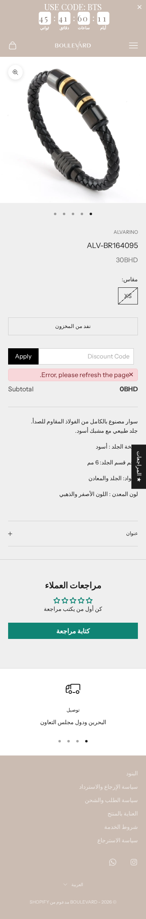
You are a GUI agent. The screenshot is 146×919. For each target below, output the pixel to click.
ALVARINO (126, 232)
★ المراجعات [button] (139, 466)
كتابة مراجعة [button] (73, 631)
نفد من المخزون (73, 326)
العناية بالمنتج (122, 813)
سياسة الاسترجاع (117, 840)
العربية (77, 884)
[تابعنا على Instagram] (134, 862)
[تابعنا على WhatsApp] (113, 862)
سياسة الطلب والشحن (111, 800)
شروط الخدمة (121, 827)
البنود (132, 773)
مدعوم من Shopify (49, 902)
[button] (141, 7)
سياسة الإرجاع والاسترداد (108, 786)
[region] (73, 704)
